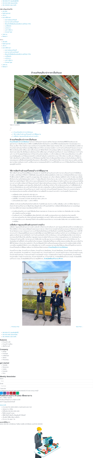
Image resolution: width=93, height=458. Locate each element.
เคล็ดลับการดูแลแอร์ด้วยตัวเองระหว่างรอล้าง (26, 136)
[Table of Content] (46, 128)
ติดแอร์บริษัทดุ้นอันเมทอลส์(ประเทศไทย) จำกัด (18, 24)
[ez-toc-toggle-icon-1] (46, 129)
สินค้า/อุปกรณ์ (6, 13)
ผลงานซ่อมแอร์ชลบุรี (11, 19)
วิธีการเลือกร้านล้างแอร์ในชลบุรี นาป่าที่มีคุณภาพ (27, 134)
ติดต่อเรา (5, 36)
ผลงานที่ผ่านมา (7, 17)
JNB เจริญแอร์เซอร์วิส (6, 9)
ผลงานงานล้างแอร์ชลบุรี (12, 22)
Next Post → (79, 326)
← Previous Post (14, 326)
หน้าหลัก (5, 11)
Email (1, 383)
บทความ (5, 34)
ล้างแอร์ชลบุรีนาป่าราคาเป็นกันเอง (23, 132)
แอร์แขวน (8, 28)
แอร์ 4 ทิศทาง (9, 30)
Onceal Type (8, 32)
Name (1, 378)
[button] (46, 40)
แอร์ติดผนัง (8, 26)
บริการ (4, 15)
